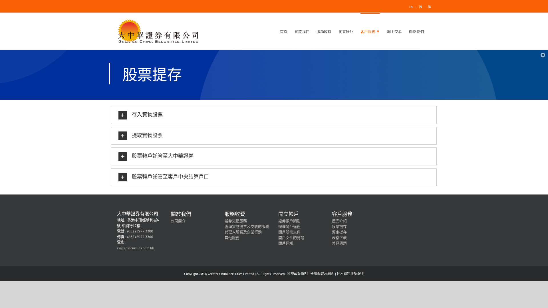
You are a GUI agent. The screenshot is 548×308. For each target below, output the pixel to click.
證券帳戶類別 (289, 221)
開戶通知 (285, 243)
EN (411, 7)
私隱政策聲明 (297, 273)
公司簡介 (178, 221)
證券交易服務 (236, 221)
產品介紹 (339, 221)
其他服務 (232, 238)
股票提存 (339, 226)
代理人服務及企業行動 (243, 232)
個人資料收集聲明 (350, 273)
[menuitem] (283, 31)
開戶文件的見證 (291, 238)
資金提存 (339, 232)
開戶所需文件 (289, 232)
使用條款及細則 (322, 273)
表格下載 (339, 238)
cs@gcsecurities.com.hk (135, 248)
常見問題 (339, 243)
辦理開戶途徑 (289, 226)
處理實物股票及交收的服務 (247, 226)
